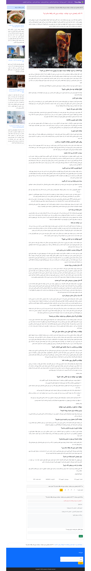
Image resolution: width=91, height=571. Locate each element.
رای (61, 490)
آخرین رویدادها (63, 2)
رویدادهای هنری (36, 2)
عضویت (80, 563)
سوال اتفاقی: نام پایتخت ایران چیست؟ (74, 529)
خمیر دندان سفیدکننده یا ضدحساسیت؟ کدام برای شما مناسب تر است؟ (16, 126)
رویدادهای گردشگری (54, 2)
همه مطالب (70, 2)
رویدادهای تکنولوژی (27, 2)
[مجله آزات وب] (79, 2)
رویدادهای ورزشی (45, 2)
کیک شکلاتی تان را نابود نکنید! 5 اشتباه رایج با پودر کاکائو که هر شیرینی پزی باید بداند (16, 91)
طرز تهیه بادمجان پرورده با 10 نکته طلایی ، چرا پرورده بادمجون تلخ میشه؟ (16, 26)
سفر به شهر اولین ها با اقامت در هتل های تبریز (16, 60)
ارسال (81, 536)
